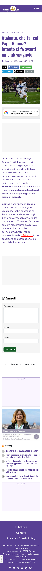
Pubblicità (21, 527)
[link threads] (30, 568)
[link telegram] (26, 568)
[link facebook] (14, 568)
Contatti (21, 532)
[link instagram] (18, 568)
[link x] (10, 568)
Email (30, 71)
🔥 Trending (7, 445)
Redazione (7, 61)
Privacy (1, 559)
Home (5, 32)
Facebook (14, 67)
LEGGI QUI (27, 235)
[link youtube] (22, 568)
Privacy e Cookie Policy (21, 538)
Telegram (8, 71)
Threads (20, 71)
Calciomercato (16, 32)
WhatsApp (27, 67)
